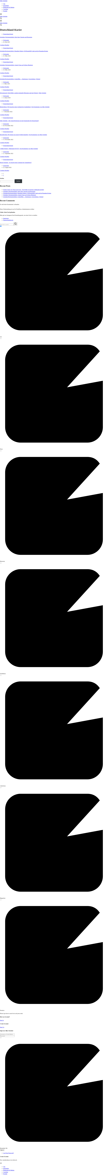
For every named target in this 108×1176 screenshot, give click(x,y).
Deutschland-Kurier (8, 34)
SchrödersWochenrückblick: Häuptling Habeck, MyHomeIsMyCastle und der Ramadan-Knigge (24, 51)
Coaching (5, 9)
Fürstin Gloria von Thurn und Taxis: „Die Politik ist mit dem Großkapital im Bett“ (23, 189)
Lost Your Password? (8, 1153)
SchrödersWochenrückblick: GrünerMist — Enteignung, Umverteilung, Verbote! (20, 79)
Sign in (2, 1150)
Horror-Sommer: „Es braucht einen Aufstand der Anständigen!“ (16, 162)
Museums (2, 561)
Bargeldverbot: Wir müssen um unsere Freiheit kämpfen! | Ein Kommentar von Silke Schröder (23, 134)
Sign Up (2, 1027)
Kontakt (5, 11)
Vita (4, 4)
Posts (1, 449)
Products (2, 1010)
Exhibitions (3, 673)
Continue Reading (4, 45)
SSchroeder (6, 40)
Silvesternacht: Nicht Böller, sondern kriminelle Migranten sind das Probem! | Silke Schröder (23, 93)
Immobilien (6, 5)
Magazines (2, 898)
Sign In (2, 1020)
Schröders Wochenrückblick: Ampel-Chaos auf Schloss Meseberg (16, 65)
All (1, 336)
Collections (3, 786)
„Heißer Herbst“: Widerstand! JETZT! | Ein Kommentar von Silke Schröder (19, 148)
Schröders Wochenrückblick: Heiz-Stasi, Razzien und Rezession (16, 37)
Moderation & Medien (8, 7)
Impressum (6, 218)
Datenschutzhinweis (8, 220)
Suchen (2, 178)
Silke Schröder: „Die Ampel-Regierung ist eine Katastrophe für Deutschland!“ (19, 120)
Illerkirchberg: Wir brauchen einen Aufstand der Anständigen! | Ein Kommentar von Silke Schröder (24, 107)
